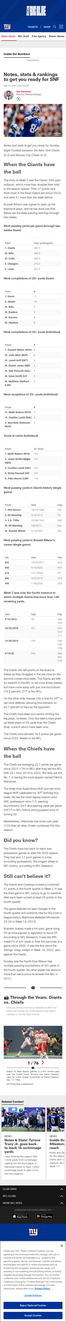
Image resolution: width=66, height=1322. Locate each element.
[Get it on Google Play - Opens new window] (44, 1218)
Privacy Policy (42, 1288)
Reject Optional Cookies (33, 1305)
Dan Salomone (23, 91)
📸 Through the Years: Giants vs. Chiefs (33, 1000)
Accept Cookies (33, 1315)
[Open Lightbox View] (33, 1055)
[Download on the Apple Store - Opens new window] (20, 1217)
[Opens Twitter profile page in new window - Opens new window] (18, 99)
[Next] (42, 1062)
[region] (33, 1281)
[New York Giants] (33, 1232)
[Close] (62, 1246)
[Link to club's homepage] (7, 25)
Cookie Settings (33, 1295)
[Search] (54, 26)
